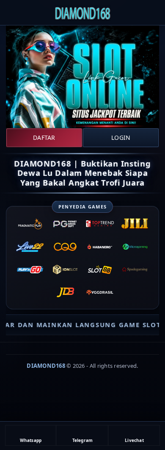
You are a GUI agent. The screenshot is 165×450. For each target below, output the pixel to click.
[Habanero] (99, 246)
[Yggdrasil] (99, 292)
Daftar (44, 137)
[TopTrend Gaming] (99, 223)
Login (120, 137)
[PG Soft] (65, 223)
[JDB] (65, 292)
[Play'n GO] (30, 269)
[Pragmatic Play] (30, 223)
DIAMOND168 (46, 365)
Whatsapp (31, 440)
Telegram (82, 440)
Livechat (134, 440)
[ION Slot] (65, 269)
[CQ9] (65, 246)
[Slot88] (99, 269)
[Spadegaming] (134, 269)
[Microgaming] (134, 246)
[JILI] (134, 223)
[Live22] (30, 246)
